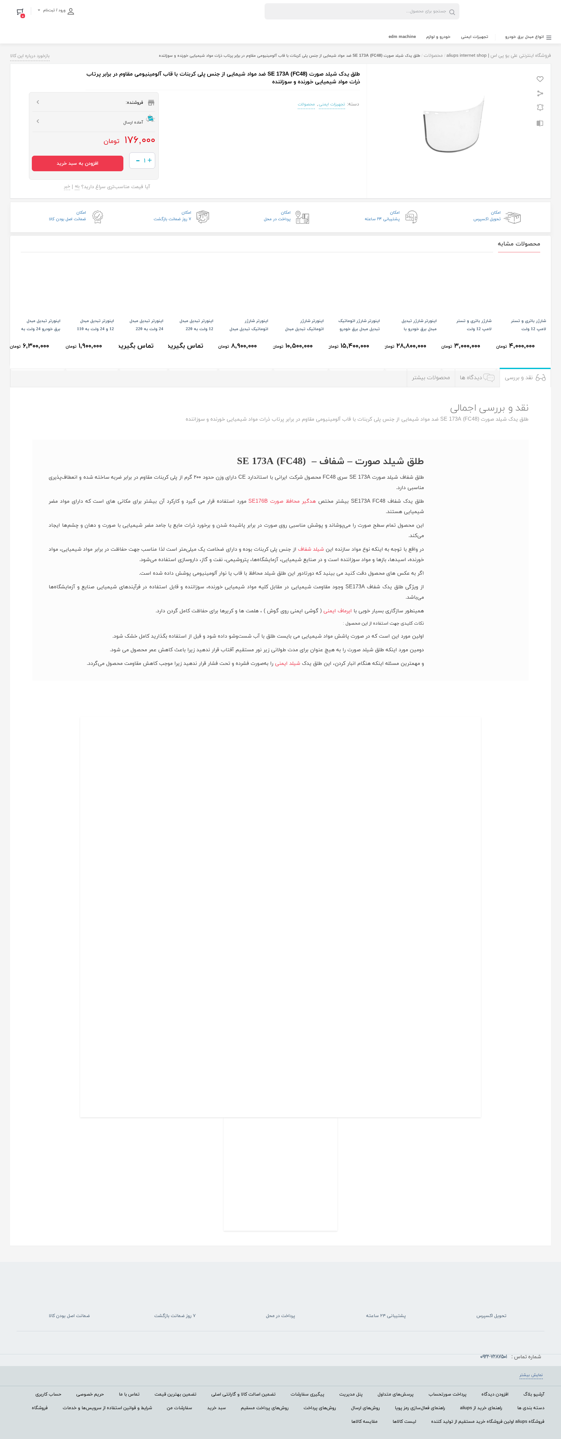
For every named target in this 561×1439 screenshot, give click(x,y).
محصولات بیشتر (431, 378)
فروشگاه (40, 1408)
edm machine (402, 37)
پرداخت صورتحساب (448, 1394)
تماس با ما (129, 1394)
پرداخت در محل (277, 216)
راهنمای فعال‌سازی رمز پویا (420, 1408)
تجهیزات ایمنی (474, 37)
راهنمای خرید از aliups (481, 1408)
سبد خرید (216, 1408)
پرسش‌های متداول (396, 1394)
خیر (67, 187)
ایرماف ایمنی (337, 611)
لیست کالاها (404, 1422)
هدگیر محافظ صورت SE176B (282, 501)
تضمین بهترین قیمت (175, 1394)
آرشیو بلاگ (533, 1394)
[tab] (525, 378)
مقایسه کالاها (364, 1422)
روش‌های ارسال (365, 1408)
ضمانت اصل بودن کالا (67, 216)
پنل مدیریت (351, 1394)
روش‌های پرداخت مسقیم (265, 1408)
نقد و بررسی (519, 378)
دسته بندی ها (530, 1408)
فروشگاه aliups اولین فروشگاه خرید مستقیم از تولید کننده (487, 1422)
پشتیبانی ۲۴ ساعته (382, 216)
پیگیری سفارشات (307, 1394)
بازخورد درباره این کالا (30, 56)
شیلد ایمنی (287, 663)
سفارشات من (179, 1408)
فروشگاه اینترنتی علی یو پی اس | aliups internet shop (498, 56)
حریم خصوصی (90, 1394)
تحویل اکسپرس (487, 216)
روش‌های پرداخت (320, 1408)
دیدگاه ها (471, 378)
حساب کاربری (48, 1394)
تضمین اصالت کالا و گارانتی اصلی (243, 1394)
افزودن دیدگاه (494, 1394)
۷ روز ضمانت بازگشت (172, 216)
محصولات (433, 56)
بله (77, 187)
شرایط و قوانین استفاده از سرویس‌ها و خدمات (107, 1408)
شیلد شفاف (311, 549)
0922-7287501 (493, 1356)
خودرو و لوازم (438, 37)
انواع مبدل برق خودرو (524, 37)
